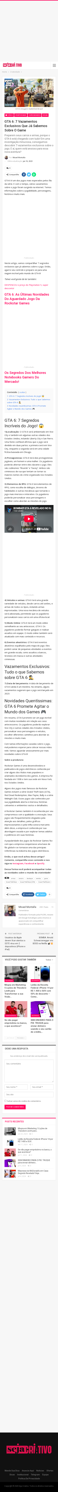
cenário (21, 878)
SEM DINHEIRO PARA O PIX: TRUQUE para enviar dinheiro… (34, 1161)
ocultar (22, 392)
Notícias (40, 1471)
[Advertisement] (29, 31)
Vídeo (10, 115)
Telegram (35, 1474)
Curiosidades (34, 115)
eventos (38, 878)
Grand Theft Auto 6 (44, 882)
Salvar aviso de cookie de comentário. (24, 1101)
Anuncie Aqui (28, 1471)
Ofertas (49, 1471)
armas (13, 878)
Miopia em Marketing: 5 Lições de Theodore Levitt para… (32, 1129)
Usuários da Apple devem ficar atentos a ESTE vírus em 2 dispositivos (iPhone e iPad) (15, 943)
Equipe (45, 1474)
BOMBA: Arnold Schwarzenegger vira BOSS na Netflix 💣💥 (43, 940)
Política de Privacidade (29, 1478)
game (46, 878)
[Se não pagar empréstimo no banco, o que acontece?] (16, 1009)
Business (9, 980)
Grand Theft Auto (11, 882)
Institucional (23, 1474)
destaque (30, 878)
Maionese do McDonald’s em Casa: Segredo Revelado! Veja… (33, 1172)
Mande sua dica (12, 1471)
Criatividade (20, 115)
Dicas (45, 115)
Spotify (40, 863)
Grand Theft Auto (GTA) (27, 882)
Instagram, (18, 863)
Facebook (29, 863)
